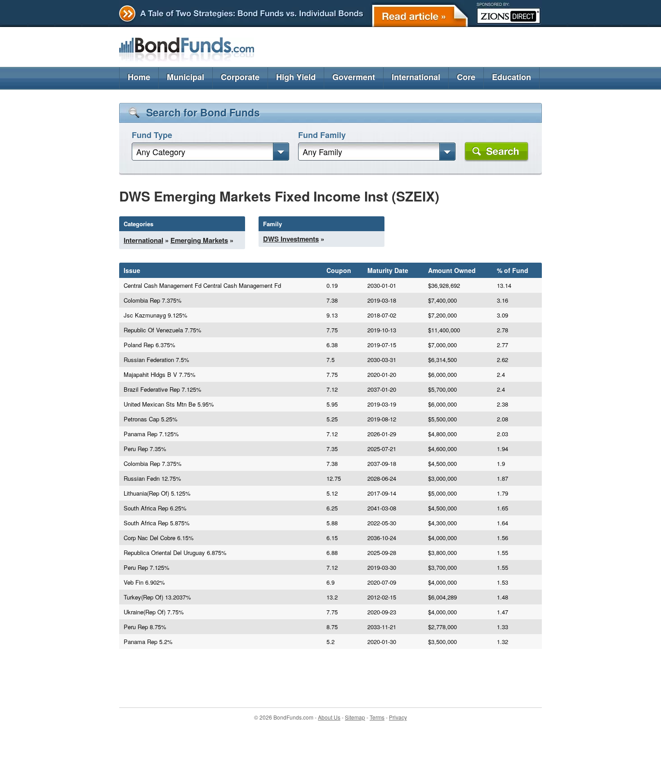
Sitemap (355, 717)
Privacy (398, 717)
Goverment (353, 77)
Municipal (185, 77)
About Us (329, 717)
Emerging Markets (199, 240)
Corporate (240, 77)
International (416, 77)
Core (466, 77)
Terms (377, 717)
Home (139, 77)
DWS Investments (291, 239)
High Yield (296, 77)
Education (511, 77)
